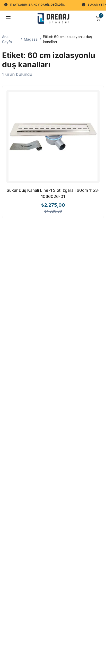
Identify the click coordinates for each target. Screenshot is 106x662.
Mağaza (31, 39)
